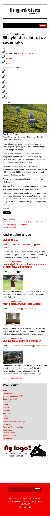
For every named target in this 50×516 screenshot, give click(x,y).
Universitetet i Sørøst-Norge (14, 421)
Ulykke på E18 (10, 240)
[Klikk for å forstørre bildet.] (25, 118)
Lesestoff (16, 309)
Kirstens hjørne (9, 433)
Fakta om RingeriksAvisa (13, 427)
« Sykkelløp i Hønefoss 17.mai (34, 222)
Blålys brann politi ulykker (23, 245)
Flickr (5, 416)
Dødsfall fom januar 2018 (13, 396)
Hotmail (6, 407)
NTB (4, 48)
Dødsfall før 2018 (10, 399)
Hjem (5, 390)
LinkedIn (6, 419)
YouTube (6, 410)
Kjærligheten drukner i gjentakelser (22, 304)
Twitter (5, 405)
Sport (13, 219)
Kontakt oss (7, 393)
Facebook (7, 402)
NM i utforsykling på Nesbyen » (15, 225)
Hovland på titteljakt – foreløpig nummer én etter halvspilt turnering (25, 265)
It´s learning (7, 424)
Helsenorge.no (8, 430)
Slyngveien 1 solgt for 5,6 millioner (22, 341)
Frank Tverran (29, 309)
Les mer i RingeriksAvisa (13, 262)
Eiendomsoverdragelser (22, 346)
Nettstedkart (7, 438)
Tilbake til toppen (9, 227)
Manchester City (9, 436)
